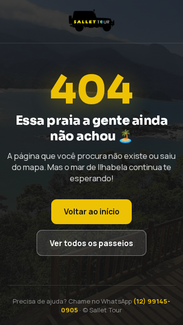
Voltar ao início (92, 211)
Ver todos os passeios (91, 243)
